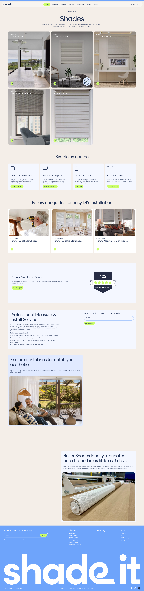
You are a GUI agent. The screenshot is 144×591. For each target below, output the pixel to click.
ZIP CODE (88, 317)
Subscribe (43, 535)
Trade (89, 4)
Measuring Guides (50, 186)
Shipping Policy (81, 588)
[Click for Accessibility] (139, 588)
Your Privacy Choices (75, 544)
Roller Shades (73, 535)
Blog (122, 537)
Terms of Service (90, 588)
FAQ (122, 535)
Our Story (80, 4)
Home (69, 11)
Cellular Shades (73, 537)
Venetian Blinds (73, 542)
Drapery (55, 4)
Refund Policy (71, 588)
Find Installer (89, 323)
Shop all (79, 186)
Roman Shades (73, 539)
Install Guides (113, 186)
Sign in (133, 4)
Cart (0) (138, 4)
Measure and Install (126, 539)
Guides (71, 4)
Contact (96, 4)
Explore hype (17, 288)
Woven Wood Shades (75, 541)
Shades (46, 4)
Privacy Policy (63, 588)
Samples (63, 4)
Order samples (17, 186)
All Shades (72, 533)
